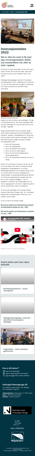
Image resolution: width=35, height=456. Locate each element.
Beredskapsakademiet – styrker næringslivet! (15, 290)
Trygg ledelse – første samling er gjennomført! (15, 350)
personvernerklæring (17, 449)
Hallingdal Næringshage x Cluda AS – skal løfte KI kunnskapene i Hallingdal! (17, 320)
